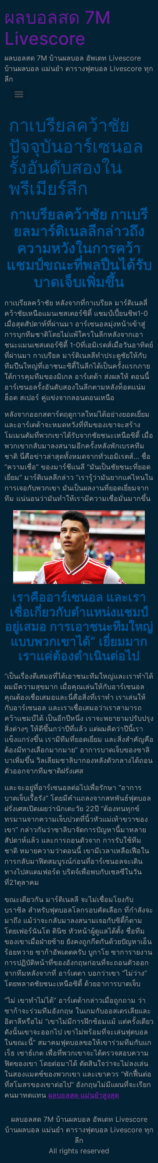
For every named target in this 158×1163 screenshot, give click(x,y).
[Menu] (19, 94)
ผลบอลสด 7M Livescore (57, 28)
